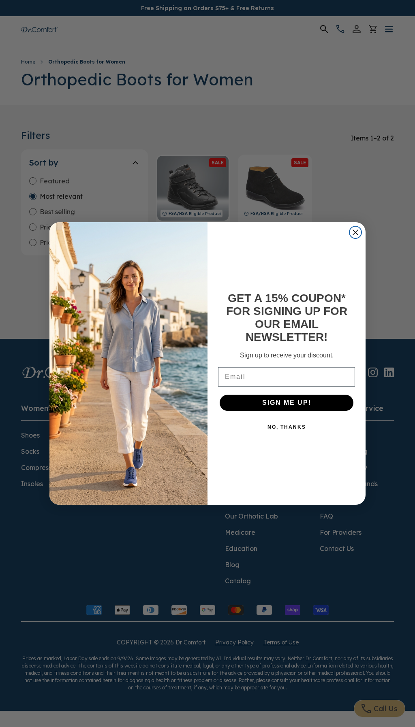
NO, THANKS (286, 427)
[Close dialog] (355, 232)
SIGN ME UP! (286, 402)
